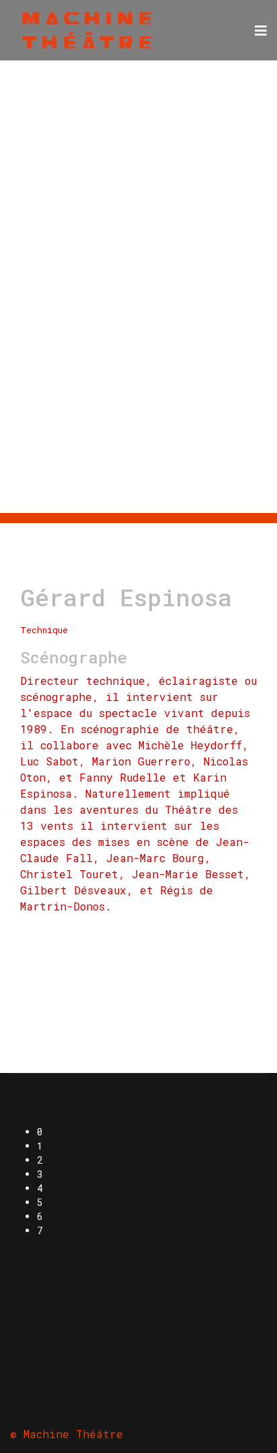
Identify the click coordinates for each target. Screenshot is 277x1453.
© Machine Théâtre (66, 1434)
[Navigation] (261, 30)
